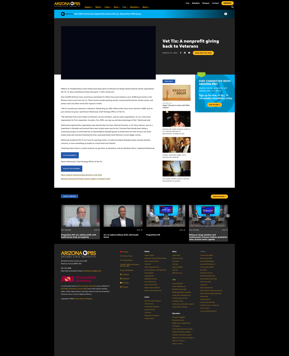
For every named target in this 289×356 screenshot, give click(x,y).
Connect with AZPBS (206, 255)
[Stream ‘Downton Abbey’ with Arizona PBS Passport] (177, 138)
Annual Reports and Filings (208, 279)
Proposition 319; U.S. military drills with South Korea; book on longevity (78, 236)
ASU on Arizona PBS (150, 285)
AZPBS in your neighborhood (181, 323)
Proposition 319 (153, 235)
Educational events (178, 320)
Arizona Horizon (177, 258)
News (174, 251)
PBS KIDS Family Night (179, 289)
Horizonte (175, 261)
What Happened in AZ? (151, 267)
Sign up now (214, 104)
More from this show (203, 53)
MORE (218, 196)
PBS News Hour (177, 273)
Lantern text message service (181, 295)
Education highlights (178, 317)
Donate (125, 252)
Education (176, 313)
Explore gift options (206, 288)
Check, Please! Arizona (151, 261)
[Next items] (228, 216)
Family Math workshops (179, 307)
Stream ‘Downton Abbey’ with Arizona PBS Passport (174, 156)
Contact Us (203, 285)
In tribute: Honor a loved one (209, 305)
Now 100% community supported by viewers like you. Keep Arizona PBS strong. (107, 14)
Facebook (125, 274)
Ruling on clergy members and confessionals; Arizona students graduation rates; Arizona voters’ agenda (208, 237)
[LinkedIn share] (186, 53)
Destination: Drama (150, 279)
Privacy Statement (126, 270)
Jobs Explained (149, 276)
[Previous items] (61, 216)
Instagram (125, 279)
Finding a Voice (149, 318)
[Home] (67, 4)
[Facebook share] (182, 53)
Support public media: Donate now (211, 291)
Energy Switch (148, 273)
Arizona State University (87, 286)
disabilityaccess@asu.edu (92, 271)
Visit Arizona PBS (205, 282)
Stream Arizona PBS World (152, 291)
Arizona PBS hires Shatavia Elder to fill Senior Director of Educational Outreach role (176, 131)
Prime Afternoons (150, 282)
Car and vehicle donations (208, 311)
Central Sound (148, 304)
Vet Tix (84, 100)
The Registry (176, 326)
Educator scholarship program (182, 335)
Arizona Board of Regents (83, 299)
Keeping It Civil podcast (151, 315)
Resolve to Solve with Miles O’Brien (155, 258)
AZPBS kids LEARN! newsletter (181, 292)
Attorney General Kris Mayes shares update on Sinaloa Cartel (85, 179)
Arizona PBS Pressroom (207, 264)
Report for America (178, 341)
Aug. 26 (167, 103)
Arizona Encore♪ (149, 310)
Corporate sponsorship (207, 302)
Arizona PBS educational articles (182, 329)
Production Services (206, 273)
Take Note (147, 313)
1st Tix (138, 117)
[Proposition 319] (165, 206)
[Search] (232, 7)
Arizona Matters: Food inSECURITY (155, 270)
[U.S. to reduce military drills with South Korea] (123, 206)
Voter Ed (175, 270)
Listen (146, 297)
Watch (146, 251)
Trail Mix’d (147, 264)
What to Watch (149, 255)
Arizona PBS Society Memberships (210, 293)
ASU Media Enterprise (69, 289)
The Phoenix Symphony (151, 307)
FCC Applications (126, 260)
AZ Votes (175, 264)
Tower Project (204, 308)
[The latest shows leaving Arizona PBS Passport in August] (177, 162)
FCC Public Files (126, 256)
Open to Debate (177, 267)
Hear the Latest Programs (152, 301)
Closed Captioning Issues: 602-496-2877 (129, 265)
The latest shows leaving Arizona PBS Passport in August (176, 180)
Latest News (176, 255)
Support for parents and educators (183, 338)
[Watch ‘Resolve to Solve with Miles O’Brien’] (177, 86)
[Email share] (190, 53)
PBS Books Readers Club (207, 276)
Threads (124, 287)
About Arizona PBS (206, 258)
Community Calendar (207, 267)
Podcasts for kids (177, 301)
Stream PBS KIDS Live (178, 286)
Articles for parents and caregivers (183, 304)
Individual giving (205, 299)
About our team (177, 344)
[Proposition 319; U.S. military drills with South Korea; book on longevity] (80, 206)
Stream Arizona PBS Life (152, 288)
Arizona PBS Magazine (207, 261)
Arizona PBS (81, 289)
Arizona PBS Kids (177, 283)
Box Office (203, 270)
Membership (204, 296)
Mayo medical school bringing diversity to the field (81, 175)
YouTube (125, 283)
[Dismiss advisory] (225, 14)
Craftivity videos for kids (179, 298)
